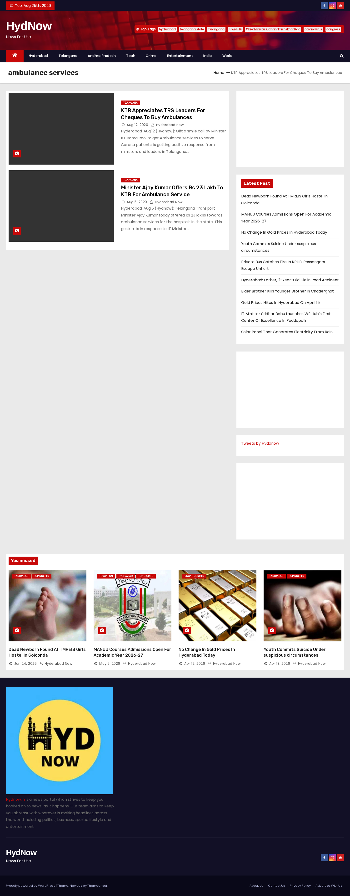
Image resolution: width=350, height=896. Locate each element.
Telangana (216, 29)
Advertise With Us (328, 885)
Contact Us (276, 885)
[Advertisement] (290, 129)
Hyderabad (38, 55)
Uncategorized (194, 576)
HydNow (28, 25)
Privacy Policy (300, 885)
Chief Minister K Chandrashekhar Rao (273, 29)
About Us (256, 885)
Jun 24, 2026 (25, 663)
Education (106, 576)
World (227, 55)
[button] (341, 56)
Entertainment (180, 55)
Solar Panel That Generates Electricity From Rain (287, 332)
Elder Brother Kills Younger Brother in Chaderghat (287, 291)
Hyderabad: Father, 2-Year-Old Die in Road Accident (290, 280)
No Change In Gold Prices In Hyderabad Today (284, 232)
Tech (130, 55)
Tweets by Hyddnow (260, 443)
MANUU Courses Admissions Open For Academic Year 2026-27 (132, 652)
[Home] (15, 56)
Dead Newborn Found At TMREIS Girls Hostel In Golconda (47, 652)
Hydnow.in (15, 799)
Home (219, 72)
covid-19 (235, 29)
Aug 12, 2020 (137, 124)
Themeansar (97, 885)
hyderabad (167, 29)
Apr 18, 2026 (279, 663)
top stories (41, 576)
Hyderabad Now (169, 124)
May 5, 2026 (109, 663)
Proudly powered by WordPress (31, 885)
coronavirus (313, 29)
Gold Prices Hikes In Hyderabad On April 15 (280, 302)
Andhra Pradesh (102, 55)
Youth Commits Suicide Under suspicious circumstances (295, 652)
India (207, 55)
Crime (151, 55)
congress (333, 29)
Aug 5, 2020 (137, 202)
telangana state (192, 29)
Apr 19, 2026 (194, 663)
